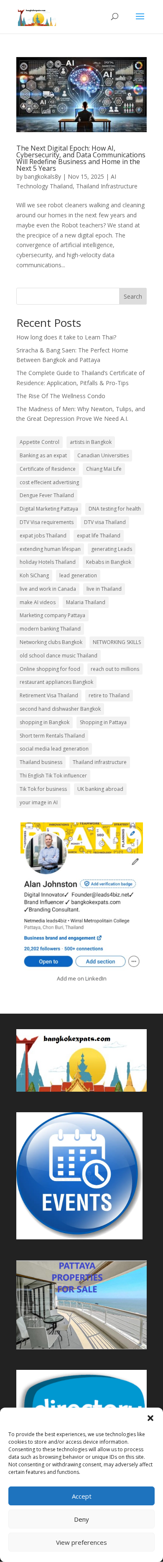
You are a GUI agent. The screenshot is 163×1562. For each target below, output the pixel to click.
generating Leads (111, 549)
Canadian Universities (103, 455)
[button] (150, 1418)
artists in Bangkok (91, 442)
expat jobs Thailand (43, 535)
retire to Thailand (109, 695)
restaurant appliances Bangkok (56, 682)
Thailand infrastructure (100, 762)
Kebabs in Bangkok (108, 562)
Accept (82, 1496)
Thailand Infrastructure (107, 186)
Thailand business (41, 762)
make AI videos (38, 602)
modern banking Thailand (50, 628)
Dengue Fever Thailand (47, 495)
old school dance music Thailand (58, 655)
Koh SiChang (34, 575)
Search (133, 296)
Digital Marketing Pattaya (49, 508)
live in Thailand (104, 588)
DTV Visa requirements (47, 522)
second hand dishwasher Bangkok (60, 708)
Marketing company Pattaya (52, 615)
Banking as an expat (43, 455)
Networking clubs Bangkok (51, 642)
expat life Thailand (98, 535)
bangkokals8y (42, 176)
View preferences (81, 1542)
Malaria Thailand (85, 602)
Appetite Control (39, 442)
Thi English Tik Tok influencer (53, 775)
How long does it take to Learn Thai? (66, 337)
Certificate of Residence (48, 468)
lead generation (78, 575)
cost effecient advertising (49, 482)
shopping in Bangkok (44, 722)
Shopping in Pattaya (103, 722)
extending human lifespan (50, 549)
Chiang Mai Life (104, 468)
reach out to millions (115, 669)
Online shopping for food (50, 669)
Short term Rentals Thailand (52, 735)
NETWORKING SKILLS (117, 642)
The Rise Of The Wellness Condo (60, 396)
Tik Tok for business (43, 789)
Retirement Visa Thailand (49, 695)
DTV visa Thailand (105, 522)
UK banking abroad (100, 789)
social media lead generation (54, 748)
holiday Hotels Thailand (48, 562)
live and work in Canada (48, 588)
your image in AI (39, 802)
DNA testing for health (115, 508)
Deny (81, 1519)
